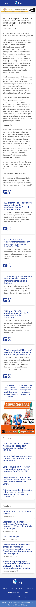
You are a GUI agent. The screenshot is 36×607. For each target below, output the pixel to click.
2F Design (24, 605)
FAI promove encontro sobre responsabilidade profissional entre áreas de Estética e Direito (18, 206)
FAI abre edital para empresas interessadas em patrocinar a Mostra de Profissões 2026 (17, 242)
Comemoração (13, 593)
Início (5, 588)
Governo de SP (15, 597)
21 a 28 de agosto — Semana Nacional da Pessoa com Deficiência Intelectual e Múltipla (18, 279)
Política (25, 593)
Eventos (30, 588)
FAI (12, 588)
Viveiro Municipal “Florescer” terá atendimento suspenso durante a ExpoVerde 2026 (18, 352)
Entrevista (20, 588)
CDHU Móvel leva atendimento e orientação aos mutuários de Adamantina (16, 314)
